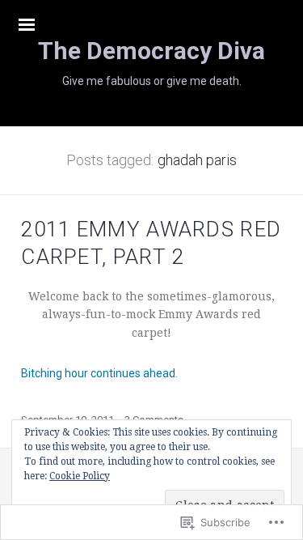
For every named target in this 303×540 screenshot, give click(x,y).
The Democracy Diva (151, 50)
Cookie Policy (79, 476)
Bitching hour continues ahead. (99, 373)
